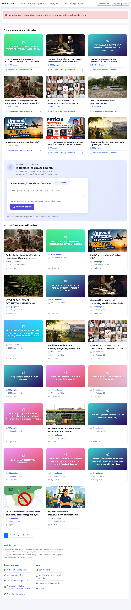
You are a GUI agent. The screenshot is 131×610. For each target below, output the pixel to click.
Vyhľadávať (78, 3)
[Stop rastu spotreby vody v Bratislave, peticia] (107, 95)
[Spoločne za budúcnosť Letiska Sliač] (23, 135)
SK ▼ (22, 3)
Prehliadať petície (36, 3)
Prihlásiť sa (104, 4)
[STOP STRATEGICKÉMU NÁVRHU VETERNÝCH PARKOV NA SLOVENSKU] (23, 53)
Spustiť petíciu (120, 4)
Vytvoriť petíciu (24, 206)
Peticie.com (8, 3)
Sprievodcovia (11, 565)
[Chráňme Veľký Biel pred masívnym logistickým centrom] (107, 136)
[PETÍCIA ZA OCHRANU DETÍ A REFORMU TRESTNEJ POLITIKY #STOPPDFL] (107, 53)
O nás (65, 3)
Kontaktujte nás (53, 3)
